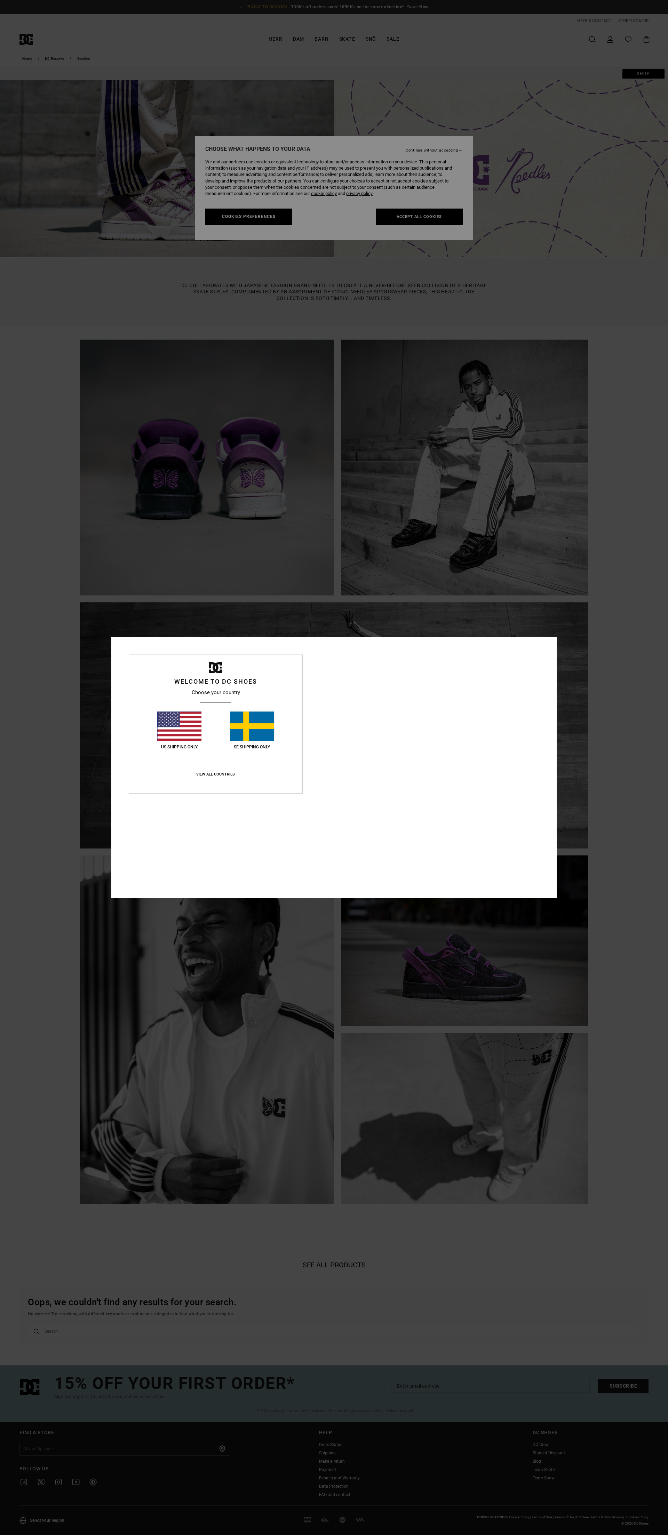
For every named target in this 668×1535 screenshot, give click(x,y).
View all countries (215, 774)
